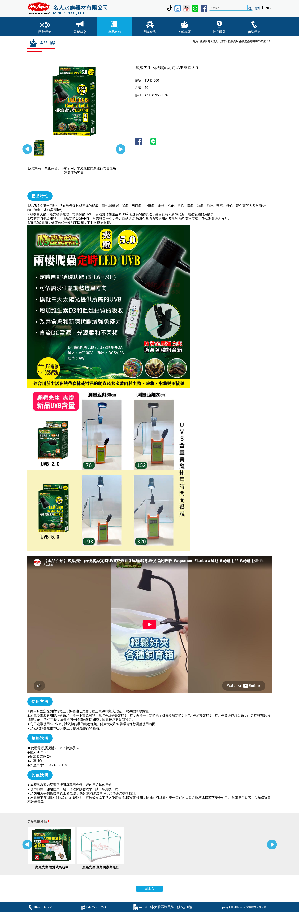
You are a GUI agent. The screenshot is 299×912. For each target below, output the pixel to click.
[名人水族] (67, 8)
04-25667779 (43, 907)
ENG (267, 8)
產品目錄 (114, 32)
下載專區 (184, 32)
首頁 (195, 41)
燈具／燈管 (219, 41)
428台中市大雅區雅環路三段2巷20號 (165, 907)
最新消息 (79, 32)
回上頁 (149, 888)
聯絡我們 (254, 32)
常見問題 (219, 32)
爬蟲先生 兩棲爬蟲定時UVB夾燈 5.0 (249, 41)
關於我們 (44, 32)
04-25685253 (96, 907)
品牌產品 (149, 32)
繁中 (258, 8)
